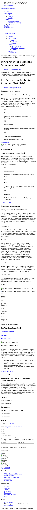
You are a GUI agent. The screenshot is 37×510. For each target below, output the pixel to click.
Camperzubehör (8, 27)
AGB (5, 496)
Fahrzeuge (11, 24)
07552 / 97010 (8, 5)
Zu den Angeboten (6, 202)
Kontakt (10, 18)
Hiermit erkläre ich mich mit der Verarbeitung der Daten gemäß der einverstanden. (17, 440)
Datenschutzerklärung (13, 441)
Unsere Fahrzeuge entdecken (12, 69)
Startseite (6, 11)
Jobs (9, 14)
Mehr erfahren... (5, 142)
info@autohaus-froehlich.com (13, 427)
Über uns (10, 16)
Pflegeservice (8, 480)
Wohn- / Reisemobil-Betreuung (13, 474)
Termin (6, 489)
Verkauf (6, 19)
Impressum (7, 491)
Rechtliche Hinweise (10, 494)
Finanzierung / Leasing (14, 22)
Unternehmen (8, 13)
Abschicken (4, 450)
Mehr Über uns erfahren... (8, 371)
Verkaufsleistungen (13, 21)
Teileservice (7, 479)
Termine (6, 26)
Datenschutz (7, 493)
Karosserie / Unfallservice (11, 477)
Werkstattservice (9, 475)
